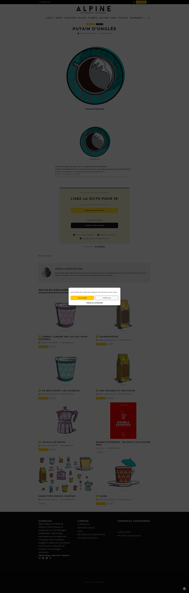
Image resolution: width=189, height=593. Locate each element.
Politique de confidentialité (94, 303)
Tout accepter (82, 298)
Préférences (106, 298)
